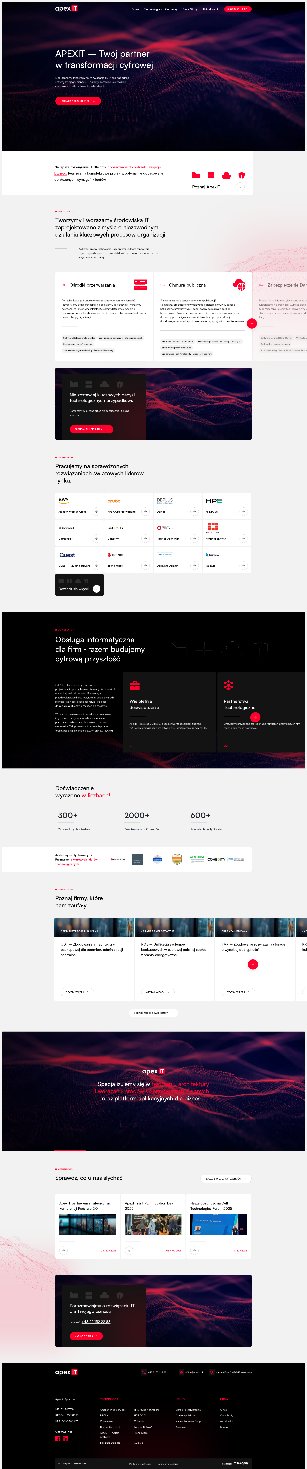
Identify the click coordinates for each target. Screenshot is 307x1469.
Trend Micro (141, 1432)
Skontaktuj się (237, 9)
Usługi (180, 1399)
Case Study (190, 9)
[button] (252, 323)
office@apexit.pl (194, 1372)
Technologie (152, 9)
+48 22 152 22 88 (157, 1372)
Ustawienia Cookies (168, 1463)
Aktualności (210, 9)
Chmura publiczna (186, 1415)
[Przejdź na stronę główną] (66, 9)
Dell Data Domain (110, 1442)
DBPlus (104, 1415)
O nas (135, 9)
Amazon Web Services (113, 1409)
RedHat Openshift (110, 1427)
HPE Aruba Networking (147, 1409)
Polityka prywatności (140, 1463)
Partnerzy (171, 9)
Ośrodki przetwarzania (188, 1409)
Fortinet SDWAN (143, 1427)
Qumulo (138, 1442)
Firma (224, 1399)
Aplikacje (181, 1427)
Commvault (106, 1421)
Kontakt (224, 1427)
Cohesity (139, 1421)
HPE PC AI (140, 1415)
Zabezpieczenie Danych (189, 1421)
